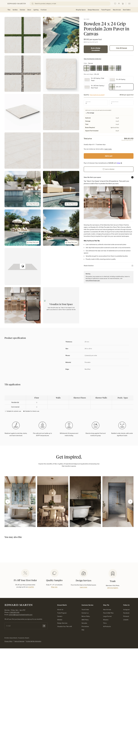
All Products (107, 626)
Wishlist (59, 620)
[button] (7, 501)
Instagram (126, 609)
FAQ (83, 630)
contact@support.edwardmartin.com (20, 615)
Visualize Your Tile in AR (64, 626)
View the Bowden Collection (92, 59)
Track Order (85, 609)
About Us (60, 609)
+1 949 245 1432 (14, 612)
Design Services (62, 623)
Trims (105, 623)
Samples (84, 623)
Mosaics (105, 620)
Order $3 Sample (121, 48)
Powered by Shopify (23, 638)
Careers (59, 616)
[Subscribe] (44, 625)
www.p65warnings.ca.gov (93, 280)
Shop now (54, 587)
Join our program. (112, 588)
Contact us (85, 613)
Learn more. (108, 149)
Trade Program (62, 613)
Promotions (85, 626)
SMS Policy (85, 620)
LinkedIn (125, 620)
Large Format (107, 616)
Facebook (126, 613)
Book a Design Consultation (95, 49)
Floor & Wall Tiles (108, 613)
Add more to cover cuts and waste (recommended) (98, 110)
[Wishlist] (115, 3)
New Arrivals (107, 609)
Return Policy (86, 616)
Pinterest (126, 616)
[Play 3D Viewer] (23, 266)
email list (31, 587)
